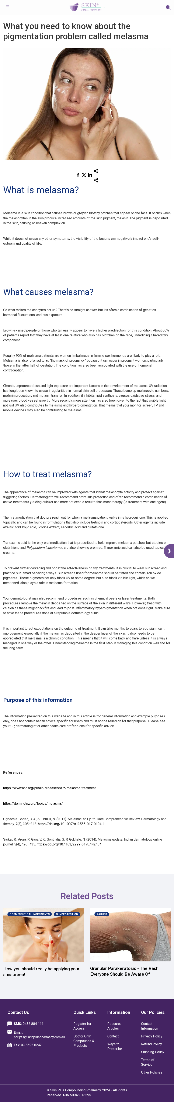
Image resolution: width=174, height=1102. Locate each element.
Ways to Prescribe (114, 1046)
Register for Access (82, 1026)
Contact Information (149, 1026)
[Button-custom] (138, 7)
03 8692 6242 (28, 1045)
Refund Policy (151, 1044)
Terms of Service (147, 1062)
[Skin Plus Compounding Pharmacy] (87, 7)
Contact (113, 1036)
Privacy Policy (151, 1036)
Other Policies (151, 1072)
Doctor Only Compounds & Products (83, 1041)
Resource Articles (114, 1026)
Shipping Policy (152, 1052)
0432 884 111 (29, 1024)
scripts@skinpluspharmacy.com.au (39, 1034)
